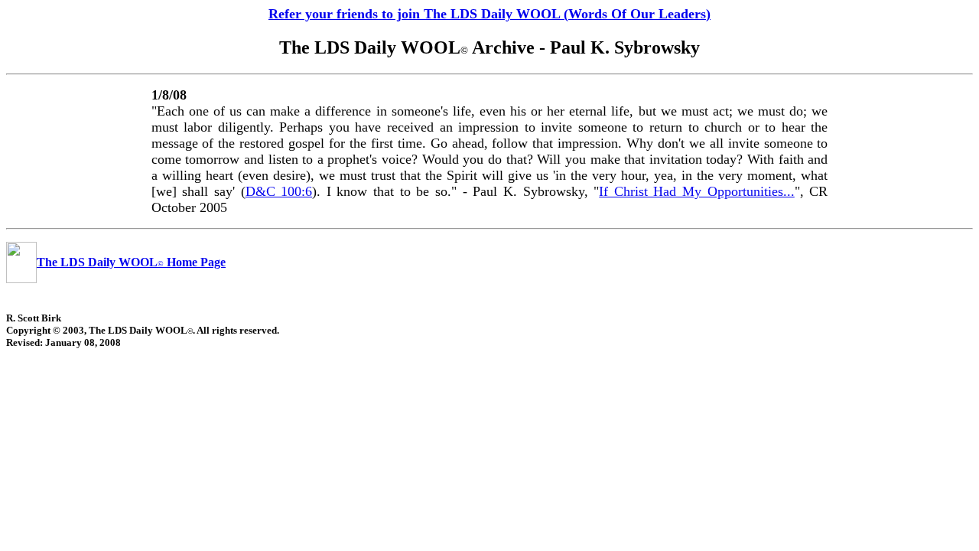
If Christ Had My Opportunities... (697, 191)
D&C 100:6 (279, 191)
